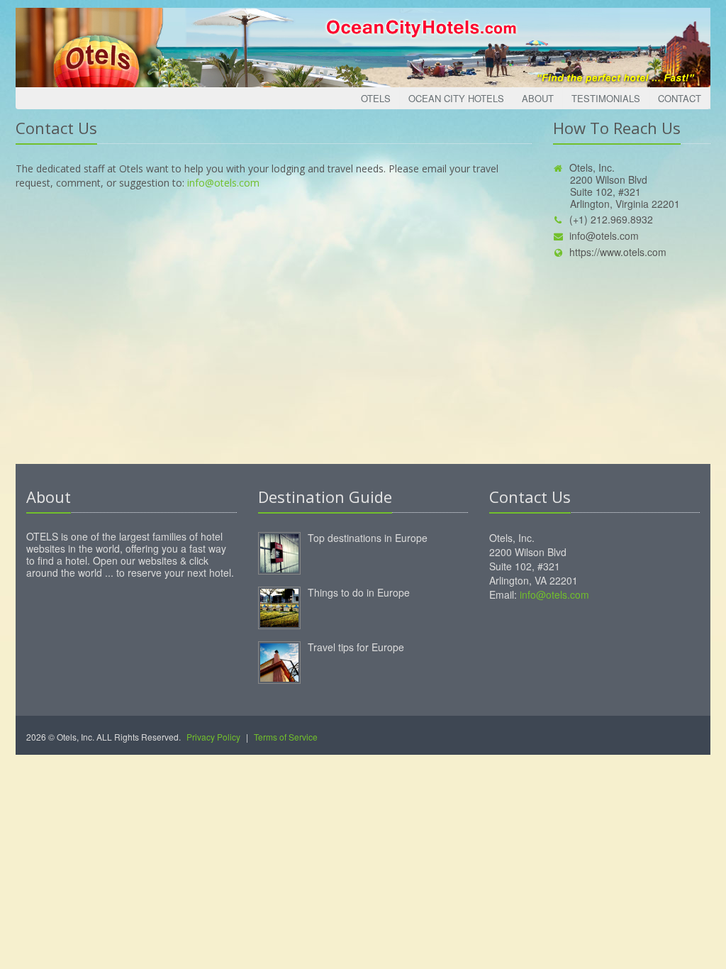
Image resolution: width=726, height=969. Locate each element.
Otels (376, 98)
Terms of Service (286, 737)
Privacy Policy (213, 737)
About (538, 98)
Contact (679, 98)
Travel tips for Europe (356, 647)
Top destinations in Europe (368, 538)
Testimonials (605, 98)
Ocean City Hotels (456, 98)
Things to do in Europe (359, 592)
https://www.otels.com (617, 252)
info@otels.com (223, 182)
